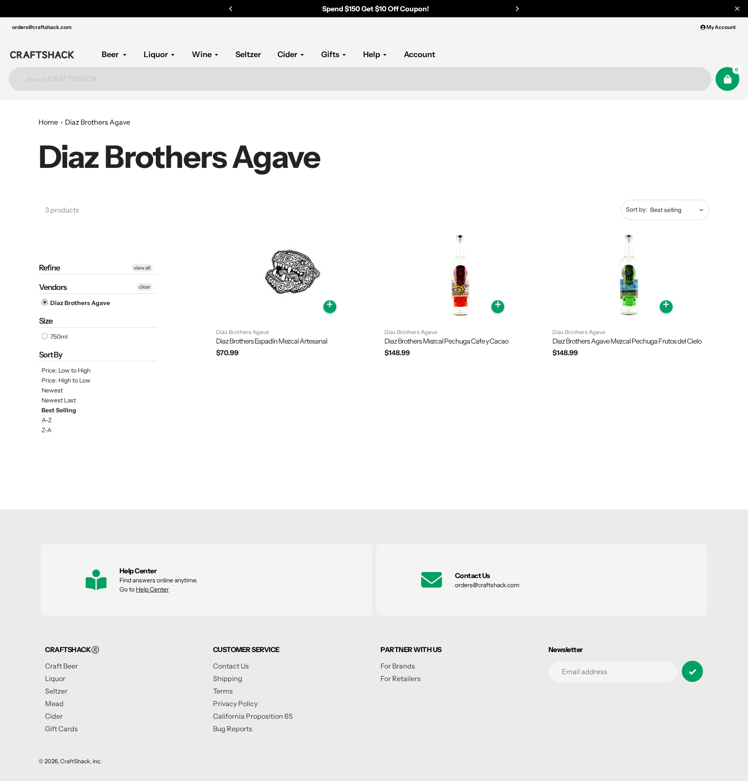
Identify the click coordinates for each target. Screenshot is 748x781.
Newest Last (59, 400)
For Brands (397, 666)
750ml (58, 337)
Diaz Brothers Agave (97, 122)
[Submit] (692, 671)
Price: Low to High (66, 370)
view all (142, 267)
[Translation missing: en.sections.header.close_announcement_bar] (737, 8)
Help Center (152, 589)
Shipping (227, 678)
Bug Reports (232, 728)
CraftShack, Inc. (81, 761)
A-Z (47, 420)
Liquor (55, 678)
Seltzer (56, 691)
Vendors (53, 287)
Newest (52, 390)
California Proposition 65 (253, 716)
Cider (54, 716)
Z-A (47, 430)
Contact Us (231, 666)
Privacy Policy (235, 703)
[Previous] (231, 8)
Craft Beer (61, 666)
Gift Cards (61, 728)
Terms (223, 691)
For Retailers (400, 678)
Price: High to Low (66, 380)
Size (45, 321)
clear (145, 286)
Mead (54, 703)
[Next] (517, 8)
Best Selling (59, 410)
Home (48, 122)
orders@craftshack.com (41, 27)
